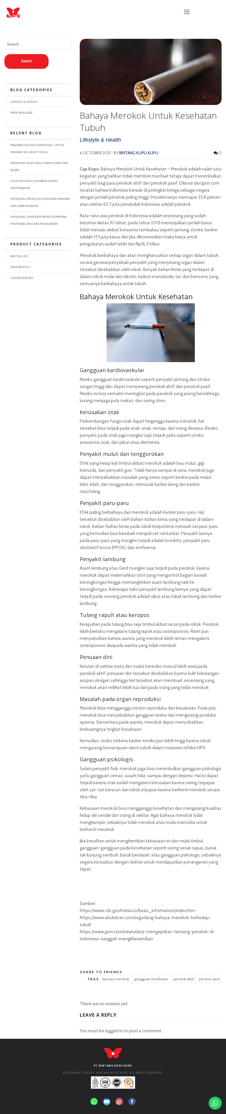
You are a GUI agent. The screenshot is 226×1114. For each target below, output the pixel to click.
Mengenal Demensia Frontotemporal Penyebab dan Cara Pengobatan (38, 220)
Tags (93, 979)
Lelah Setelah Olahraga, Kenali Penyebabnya (34, 184)
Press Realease (21, 112)
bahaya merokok (115, 979)
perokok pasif (209, 979)
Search (26, 61)
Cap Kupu (89, 169)
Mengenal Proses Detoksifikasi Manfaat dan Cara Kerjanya (40, 202)
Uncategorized (21, 278)
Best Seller (18, 256)
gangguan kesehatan (151, 979)
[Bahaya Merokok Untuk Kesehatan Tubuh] (151, 72)
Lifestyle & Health (100, 140)
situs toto (89, 950)
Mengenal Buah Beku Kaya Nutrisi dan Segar (39, 166)
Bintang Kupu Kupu (138, 152)
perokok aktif (183, 979)
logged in (114, 1030)
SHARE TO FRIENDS (101, 972)
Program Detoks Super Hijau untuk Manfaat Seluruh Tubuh (37, 148)
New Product (20, 267)
